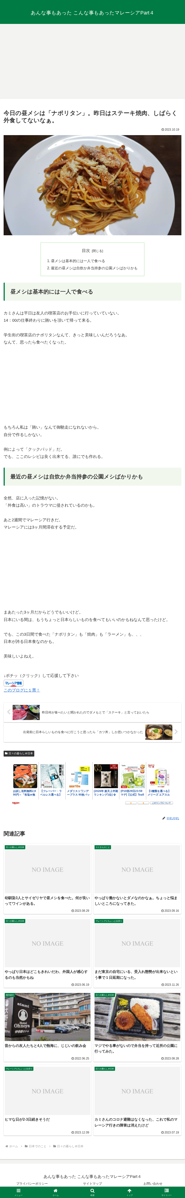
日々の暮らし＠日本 (21, 753)
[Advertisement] (92, 59)
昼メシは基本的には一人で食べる (78, 261)
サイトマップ (92, 1183)
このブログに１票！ (22, 690)
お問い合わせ (152, 1183)
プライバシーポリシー (32, 1183)
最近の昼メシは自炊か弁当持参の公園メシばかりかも (94, 268)
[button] (171, 812)
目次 (86, 250)
